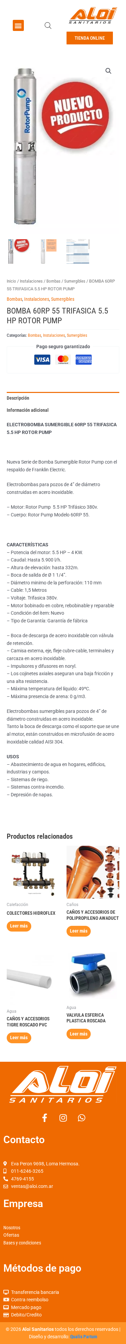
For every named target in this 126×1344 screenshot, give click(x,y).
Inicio (11, 281)
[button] (18, 25)
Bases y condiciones (22, 1242)
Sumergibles (74, 281)
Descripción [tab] (18, 398)
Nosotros (11, 1227)
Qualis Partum (83, 1336)
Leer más (19, 926)
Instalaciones (31, 281)
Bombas (53, 281)
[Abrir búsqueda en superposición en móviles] (48, 25)
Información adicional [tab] (28, 410)
